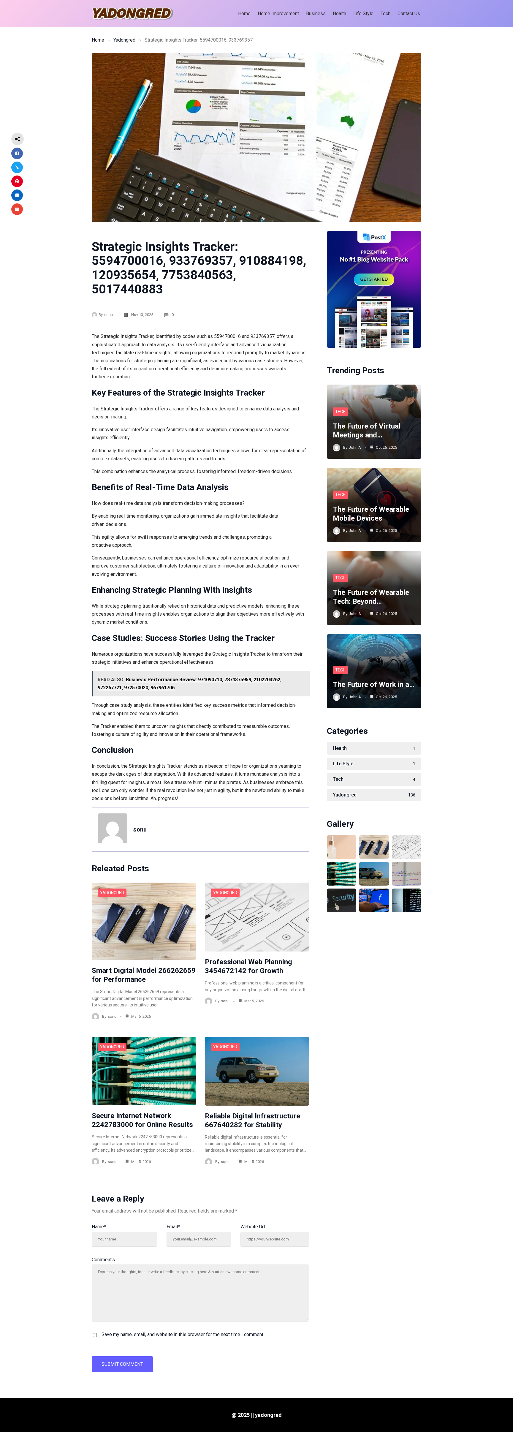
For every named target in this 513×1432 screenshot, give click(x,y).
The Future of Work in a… (373, 684)
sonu (108, 314)
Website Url (252, 1226)
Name (99, 1226)
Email (173, 1226)
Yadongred (124, 40)
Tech (340, 411)
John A (355, 447)
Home (98, 40)
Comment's (103, 1259)
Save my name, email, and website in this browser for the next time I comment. (183, 1334)
